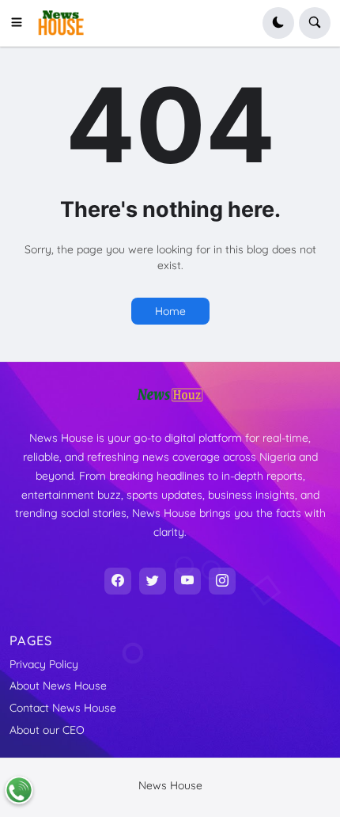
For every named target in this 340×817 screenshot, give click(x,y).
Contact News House (62, 708)
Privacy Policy (43, 664)
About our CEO (47, 730)
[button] (21, 23)
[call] (19, 790)
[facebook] (117, 581)
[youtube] (187, 581)
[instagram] (222, 581)
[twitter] (152, 581)
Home (170, 311)
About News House (58, 685)
